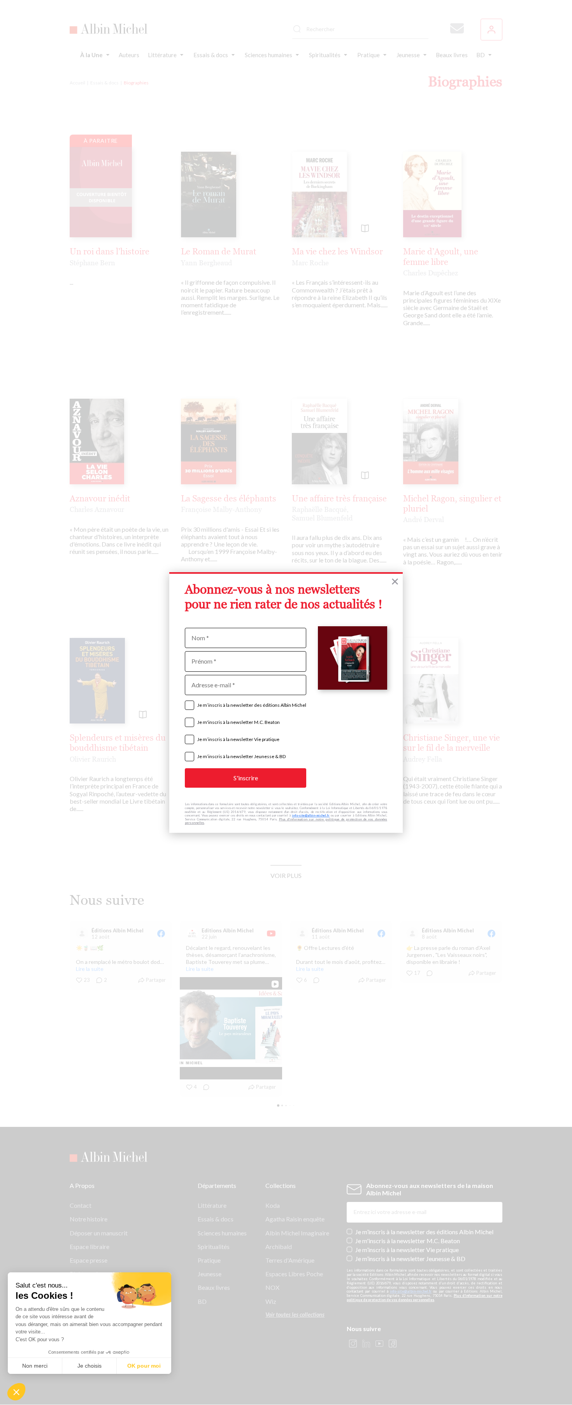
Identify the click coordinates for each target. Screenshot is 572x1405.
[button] (16, 1391)
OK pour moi (144, 1366)
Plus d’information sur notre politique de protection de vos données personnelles (286, 821)
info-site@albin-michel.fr (311, 815)
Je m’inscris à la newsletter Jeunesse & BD (241, 756)
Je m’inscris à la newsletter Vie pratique (238, 739)
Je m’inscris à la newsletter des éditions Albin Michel (251, 705)
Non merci (34, 1366)
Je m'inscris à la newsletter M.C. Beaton (238, 722)
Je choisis (89, 1366)
